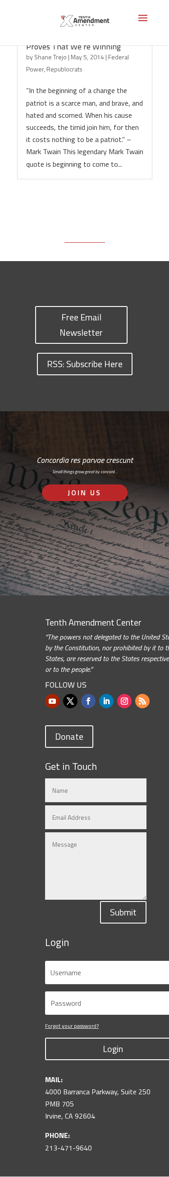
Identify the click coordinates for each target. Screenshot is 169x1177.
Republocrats (64, 69)
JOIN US (84, 492)
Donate (69, 736)
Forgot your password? (72, 1026)
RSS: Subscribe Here (85, 364)
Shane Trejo (50, 57)
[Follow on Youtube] (52, 701)
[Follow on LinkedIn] (106, 701)
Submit (123, 912)
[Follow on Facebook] (88, 701)
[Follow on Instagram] (124, 701)
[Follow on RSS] (142, 701)
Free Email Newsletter (81, 324)
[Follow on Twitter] (70, 701)
